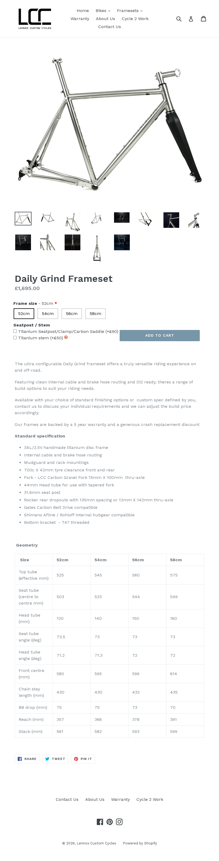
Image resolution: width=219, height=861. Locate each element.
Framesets (131, 10)
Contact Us (109, 26)
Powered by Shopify (140, 843)
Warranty (80, 18)
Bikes (104, 10)
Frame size (33, 303)
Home (83, 10)
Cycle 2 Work (135, 18)
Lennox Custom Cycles (96, 843)
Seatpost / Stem (31, 325)
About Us (105, 18)
